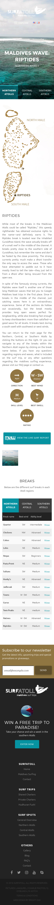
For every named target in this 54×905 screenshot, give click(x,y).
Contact (27, 779)
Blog (27, 855)
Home (27, 769)
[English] (34, 22)
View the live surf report (26, 438)
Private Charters (27, 799)
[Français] (38, 22)
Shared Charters (27, 794)
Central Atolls (27, 92)
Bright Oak (35, 900)
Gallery (27, 850)
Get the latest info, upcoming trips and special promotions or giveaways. (26, 654)
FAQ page (24, 365)
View (47, 525)
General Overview (27, 820)
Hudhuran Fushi (27, 804)
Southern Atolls (45, 92)
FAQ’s (27, 860)
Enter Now (27, 744)
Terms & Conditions (27, 895)
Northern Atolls (9, 92)
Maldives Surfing (27, 774)
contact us (38, 365)
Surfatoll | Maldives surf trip (27, 11)
